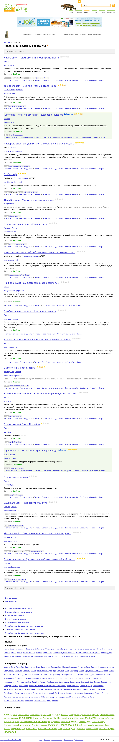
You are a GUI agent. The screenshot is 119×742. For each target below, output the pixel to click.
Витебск (75, 678)
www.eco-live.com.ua (12, 567)
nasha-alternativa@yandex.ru (19, 275)
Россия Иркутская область (64, 653)
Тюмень (40, 686)
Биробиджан (9, 693)
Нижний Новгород (69, 667)
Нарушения (8, 722)
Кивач (92, 697)
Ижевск (34, 689)
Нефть (74, 721)
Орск (49, 701)
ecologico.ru (9, 122)
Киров (86, 674)
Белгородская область (31, 697)
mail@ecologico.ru (16, 135)
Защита (110, 718)
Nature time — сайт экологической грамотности (31, 57)
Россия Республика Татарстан (88, 653)
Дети (93, 725)
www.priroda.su (10, 458)
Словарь (102, 12)
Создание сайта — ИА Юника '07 (10, 740)
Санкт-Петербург (17, 667)
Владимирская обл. (69, 649)
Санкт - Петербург (89, 689)
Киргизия (103, 715)
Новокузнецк (89, 693)
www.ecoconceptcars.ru (13, 376)
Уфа (54, 671)
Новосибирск (35, 667)
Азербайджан (106, 653)
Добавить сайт (11, 601)
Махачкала (23, 686)
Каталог (86, 12)
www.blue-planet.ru (11, 319)
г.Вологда (104, 693)
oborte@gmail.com (37, 551)
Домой (71, 12)
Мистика (65, 721)
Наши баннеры (68, 740)
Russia (57, 649)
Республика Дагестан (42, 656)
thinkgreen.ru (9, 204)
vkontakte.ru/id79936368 (13, 151)
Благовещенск (51, 697)
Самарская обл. (40, 701)
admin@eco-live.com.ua (17, 579)
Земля (104, 729)
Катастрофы (24, 725)
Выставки (110, 715)
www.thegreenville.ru (11, 541)
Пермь (81, 671)
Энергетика (38, 718)
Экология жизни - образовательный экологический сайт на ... (39, 559)
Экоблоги (17, 74)
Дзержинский (38, 693)
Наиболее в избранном (14, 615)
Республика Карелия (79, 656)
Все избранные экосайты (15, 619)
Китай (19, 653)
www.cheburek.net (11, 260)
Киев (27, 667)
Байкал (7, 729)
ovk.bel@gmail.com (30, 192)
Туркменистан (80, 729)
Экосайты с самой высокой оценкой (20, 629)
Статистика (87, 725)
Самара (97, 682)
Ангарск (55, 701)
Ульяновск (41, 671)
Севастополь (75, 682)
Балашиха (17, 697)
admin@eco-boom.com (17, 106)
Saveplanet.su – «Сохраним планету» (25, 502)
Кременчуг (8, 697)
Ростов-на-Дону (84, 667)
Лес (89, 721)
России (13, 653)
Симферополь (9, 90)
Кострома (33, 686)
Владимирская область (87, 649)
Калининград (64, 682)
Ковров (28, 678)
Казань (33, 671)
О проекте (47, 740)
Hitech (7, 714)
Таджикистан (9, 656)
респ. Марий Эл (50, 693)
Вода (37, 725)
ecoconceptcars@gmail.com (19, 386)
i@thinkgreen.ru (14, 216)
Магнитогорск (98, 686)
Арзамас (7, 228)
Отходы (72, 715)
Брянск (40, 689)
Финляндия (49, 649)
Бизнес (108, 725)
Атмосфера (31, 728)
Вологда (21, 674)
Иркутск (88, 671)
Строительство (26, 722)
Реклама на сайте (56, 740)
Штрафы (95, 715)
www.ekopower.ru (10, 347)
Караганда (78, 674)
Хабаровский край (39, 678)
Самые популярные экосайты (17, 622)
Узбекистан (40, 649)
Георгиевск (77, 689)
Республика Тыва (104, 649)
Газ (33, 725)
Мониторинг (100, 725)
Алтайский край (29, 653)
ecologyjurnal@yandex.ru (17, 244)
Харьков (104, 671)
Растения (53, 725)
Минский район (75, 697)
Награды (101, 722)
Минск (111, 667)
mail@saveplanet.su (16, 525)
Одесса (92, 674)
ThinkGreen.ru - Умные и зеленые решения (29, 200)
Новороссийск (68, 674)
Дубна (107, 682)
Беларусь (21, 649)
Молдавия (10, 731)
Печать (37, 80)
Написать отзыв (11, 80)
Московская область (56, 678)
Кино (35, 721)
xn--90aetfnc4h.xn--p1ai (13, 182)
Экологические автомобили (19, 367)
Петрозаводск (55, 674)
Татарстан (47, 715)
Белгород (17, 178)
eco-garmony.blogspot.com (14, 291)
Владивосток (9, 671)
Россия (6, 62)
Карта (101, 80)
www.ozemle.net (10, 232)
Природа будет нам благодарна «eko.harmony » (32, 282)
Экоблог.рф (10, 174)
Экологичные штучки (16, 477)
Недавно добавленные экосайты (18, 608)
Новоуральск (63, 697)
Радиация (47, 718)
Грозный (47, 689)
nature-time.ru (9, 65)
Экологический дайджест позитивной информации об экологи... (41, 393)
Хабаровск (8, 674)
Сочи (6, 455)
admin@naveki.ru (15, 442)
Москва (13, 148)
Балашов (101, 689)
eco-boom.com (9, 94)
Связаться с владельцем (52, 80)
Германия (14, 718)
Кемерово (70, 693)
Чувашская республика (60, 656)
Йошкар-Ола (9, 372)
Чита (15, 674)
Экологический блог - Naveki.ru (22, 424)
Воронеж (18, 671)
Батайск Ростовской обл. (14, 701)
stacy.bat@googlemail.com (39, 78)
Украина (19, 90)
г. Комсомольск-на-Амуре (61, 689)
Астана (28, 674)
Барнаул (60, 671)
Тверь (67, 671)
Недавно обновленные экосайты (18, 612)
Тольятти (61, 693)
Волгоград (96, 671)
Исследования (67, 724)
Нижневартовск (10, 682)
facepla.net (8, 401)
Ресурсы (110, 729)
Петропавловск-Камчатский (90, 678)
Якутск (68, 678)
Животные (44, 725)
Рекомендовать (26, 80)
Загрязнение (55, 722)
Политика (61, 718)
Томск (111, 671)
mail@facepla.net (15, 416)
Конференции (102, 718)
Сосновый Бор (87, 682)
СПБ (43, 697)
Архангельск (9, 678)
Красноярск (103, 667)
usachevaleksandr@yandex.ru (19, 166)
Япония (39, 653)
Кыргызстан (20, 656)
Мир (55, 718)
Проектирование (85, 715)
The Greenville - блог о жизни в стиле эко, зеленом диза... (37, 533)
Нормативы (111, 12)
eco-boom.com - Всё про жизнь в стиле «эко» (30, 85)
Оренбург (35, 682)
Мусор (22, 728)
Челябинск (100, 674)
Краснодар (45, 667)
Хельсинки (79, 693)
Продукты (15, 729)
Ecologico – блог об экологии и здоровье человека (33, 114)
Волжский (26, 689)
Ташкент (94, 667)
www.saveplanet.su (11, 511)
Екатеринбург (56, 667)
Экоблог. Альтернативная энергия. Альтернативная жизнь (37, 339)
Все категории (11, 598)
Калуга (49, 671)
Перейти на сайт (71, 80)
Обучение (15, 722)
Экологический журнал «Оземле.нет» (25, 224)
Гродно (43, 682)
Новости (79, 12)
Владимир (74, 671)
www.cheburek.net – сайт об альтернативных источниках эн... (39, 252)
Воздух (56, 714)
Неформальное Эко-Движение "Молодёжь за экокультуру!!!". (39, 143)
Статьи (94, 12)
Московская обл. (24, 682)
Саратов (109, 674)
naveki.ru (7, 432)
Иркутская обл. (73, 686)
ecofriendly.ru (9, 485)
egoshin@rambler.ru (16, 468)
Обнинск (26, 671)
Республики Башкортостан (55, 686)
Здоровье (7, 718)
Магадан (7, 686)
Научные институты (93, 729)
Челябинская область (40, 674)
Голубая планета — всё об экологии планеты (30, 311)
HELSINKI (29, 701)
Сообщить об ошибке (88, 80)
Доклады (14, 715)
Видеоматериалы (11, 725)
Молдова (29, 656)
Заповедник (69, 728)
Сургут (89, 686)
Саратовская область (23, 693)
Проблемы (72, 718)
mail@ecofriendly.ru (16, 495)
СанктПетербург (36, 715)
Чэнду (97, 693)
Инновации (44, 721)
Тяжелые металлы (47, 728)
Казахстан (30, 649)
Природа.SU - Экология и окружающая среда (30, 450)
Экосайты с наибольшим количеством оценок (24, 626)
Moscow (85, 697)
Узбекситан (47, 653)
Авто (77, 715)
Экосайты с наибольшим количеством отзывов (24, 633)
